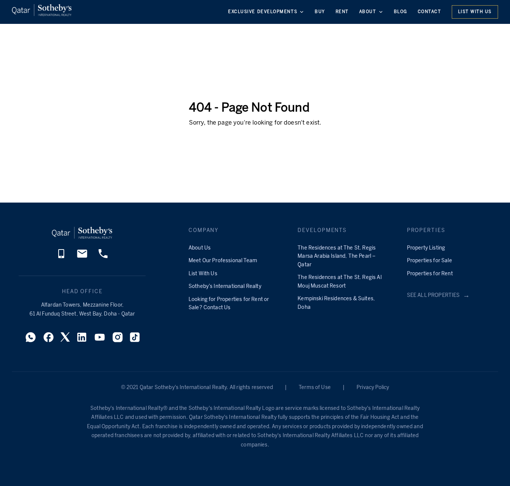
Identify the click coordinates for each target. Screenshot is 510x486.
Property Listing (426, 248)
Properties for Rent (430, 274)
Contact (429, 12)
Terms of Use (315, 387)
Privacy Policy (373, 387)
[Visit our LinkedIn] (82, 339)
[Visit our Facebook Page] (49, 339)
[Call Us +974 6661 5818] (103, 257)
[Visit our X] (65, 339)
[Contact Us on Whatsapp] (31, 339)
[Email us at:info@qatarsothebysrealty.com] (82, 257)
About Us (200, 248)
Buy (320, 12)
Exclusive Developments (262, 12)
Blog (400, 12)
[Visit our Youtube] (100, 339)
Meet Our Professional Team (223, 260)
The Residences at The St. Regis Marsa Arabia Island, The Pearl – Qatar (337, 256)
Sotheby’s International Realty (225, 286)
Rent (342, 12)
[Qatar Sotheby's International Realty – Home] (42, 11)
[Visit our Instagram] (118, 339)
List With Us (475, 12)
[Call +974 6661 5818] (61, 257)
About (367, 12)
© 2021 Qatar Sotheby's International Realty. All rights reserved (197, 387)
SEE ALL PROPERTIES (438, 295)
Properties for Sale (429, 260)
